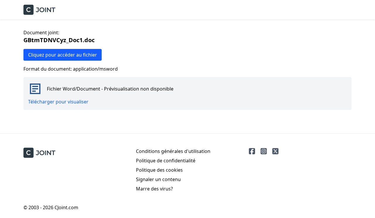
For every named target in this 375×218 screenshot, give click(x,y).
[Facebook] (251, 151)
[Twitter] (275, 151)
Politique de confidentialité (165, 160)
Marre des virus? (154, 188)
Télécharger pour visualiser (58, 101)
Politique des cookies (159, 170)
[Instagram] (263, 151)
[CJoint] (39, 153)
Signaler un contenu (158, 179)
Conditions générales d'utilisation (173, 151)
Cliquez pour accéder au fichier (62, 55)
